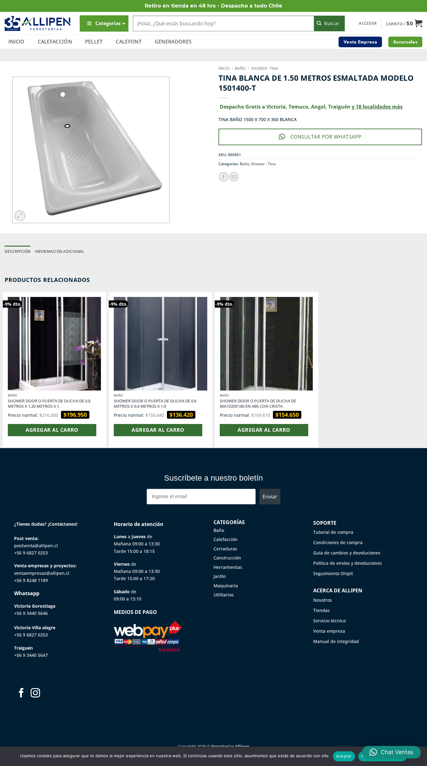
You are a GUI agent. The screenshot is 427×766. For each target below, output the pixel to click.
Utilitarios (224, 595)
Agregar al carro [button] (52, 429)
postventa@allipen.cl (36, 546)
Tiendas (321, 610)
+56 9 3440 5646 (31, 613)
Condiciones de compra (338, 542)
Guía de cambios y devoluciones (346, 553)
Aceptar (344, 755)
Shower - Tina (264, 68)
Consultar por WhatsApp (326, 136)
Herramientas (228, 567)
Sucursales (405, 42)
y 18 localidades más (377, 106)
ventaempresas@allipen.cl (41, 573)
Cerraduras (225, 549)
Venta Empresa (360, 42)
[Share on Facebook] (223, 176)
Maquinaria (226, 586)
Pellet (94, 41)
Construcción (227, 558)
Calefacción (55, 41)
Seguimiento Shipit (333, 573)
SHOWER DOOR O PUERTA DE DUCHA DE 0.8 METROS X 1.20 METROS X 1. (49, 403)
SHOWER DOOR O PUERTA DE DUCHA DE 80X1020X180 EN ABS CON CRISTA (258, 403)
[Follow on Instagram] (35, 693)
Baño (240, 68)
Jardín (220, 576)
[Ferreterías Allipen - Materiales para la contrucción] (37, 23)
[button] (368, 23)
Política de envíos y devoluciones (347, 563)
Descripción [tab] (18, 251)
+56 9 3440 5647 (31, 655)
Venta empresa (329, 631)
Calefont (129, 41)
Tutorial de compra (333, 532)
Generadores (173, 41)
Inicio (16, 41)
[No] (418, 758)
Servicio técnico (329, 621)
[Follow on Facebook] (21, 693)
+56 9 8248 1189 (31, 580)
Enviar (270, 496)
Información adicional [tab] (59, 251)
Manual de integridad (336, 641)
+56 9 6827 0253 (31, 553)
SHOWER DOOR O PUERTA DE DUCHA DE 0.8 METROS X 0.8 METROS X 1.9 (155, 403)
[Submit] (329, 23)
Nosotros (322, 600)
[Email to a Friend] (234, 176)
